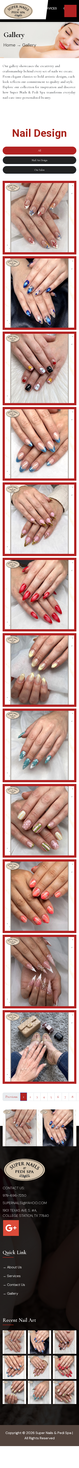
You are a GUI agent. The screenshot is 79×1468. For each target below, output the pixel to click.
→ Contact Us (14, 1284)
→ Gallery (10, 1293)
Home (10, 45)
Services (50, 8)
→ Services (12, 1276)
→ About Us (12, 1267)
